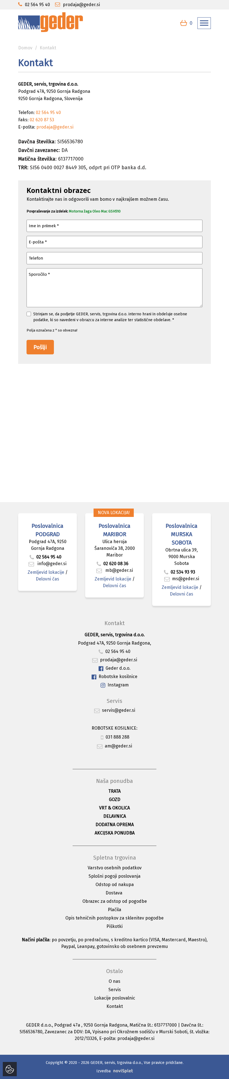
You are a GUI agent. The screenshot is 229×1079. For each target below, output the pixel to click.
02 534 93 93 (183, 572)
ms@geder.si (185, 578)
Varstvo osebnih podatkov (115, 867)
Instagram (118, 685)
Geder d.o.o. (118, 668)
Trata (114, 791)
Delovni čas (47, 579)
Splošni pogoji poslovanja (114, 876)
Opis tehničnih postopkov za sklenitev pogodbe (114, 918)
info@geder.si (51, 563)
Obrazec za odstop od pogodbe (114, 901)
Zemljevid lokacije (46, 572)
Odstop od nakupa (115, 884)
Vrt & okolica (114, 808)
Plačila (114, 909)
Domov (25, 47)
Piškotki (114, 926)
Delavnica (114, 816)
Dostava (114, 893)
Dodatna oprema (115, 824)
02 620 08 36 (115, 563)
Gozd (114, 799)
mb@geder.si (118, 570)
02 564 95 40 (48, 557)
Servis (114, 989)
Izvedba (103, 1071)
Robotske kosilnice (118, 676)
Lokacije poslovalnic (114, 998)
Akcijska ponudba (115, 833)
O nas (114, 981)
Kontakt (114, 1006)
